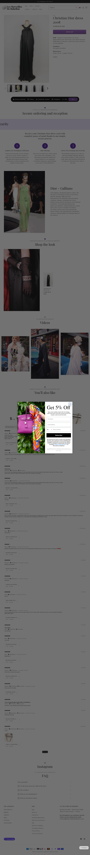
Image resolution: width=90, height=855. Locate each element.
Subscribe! (58, 435)
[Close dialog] (70, 404)
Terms (64, 444)
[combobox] (49, 430)
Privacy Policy (58, 444)
